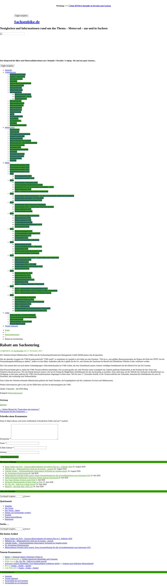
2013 (12, 286)
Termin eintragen (11, 326)
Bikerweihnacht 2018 (23, 220)
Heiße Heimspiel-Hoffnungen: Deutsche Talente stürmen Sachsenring (32, 478)
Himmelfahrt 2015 (22, 262)
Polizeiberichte (15, 112)
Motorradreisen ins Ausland (20, 141)
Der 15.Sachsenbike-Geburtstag (27, 253)
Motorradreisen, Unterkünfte (21, 322)
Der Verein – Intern (12, 510)
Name (3, 443)
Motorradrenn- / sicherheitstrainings (23, 143)
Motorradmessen (16, 90)
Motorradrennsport (17, 103)
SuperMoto (14, 119)
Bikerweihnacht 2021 (23, 189)
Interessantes (10, 127)
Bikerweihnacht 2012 (23, 304)
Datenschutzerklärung (13, 517)
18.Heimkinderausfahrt (23, 211)
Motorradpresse (16, 92)
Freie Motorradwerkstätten (20, 134)
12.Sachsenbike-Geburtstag (25, 297)
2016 (12, 242)
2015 (12, 255)
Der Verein (9, 508)
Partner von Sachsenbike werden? (18, 513)
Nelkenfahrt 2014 (21, 282)
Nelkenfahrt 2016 (21, 249)
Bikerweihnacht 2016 (23, 244)
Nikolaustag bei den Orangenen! (14, 411)
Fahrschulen (14, 132)
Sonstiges (13, 152)
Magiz (7, 557)
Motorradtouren (16, 110)
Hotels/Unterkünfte (17, 136)
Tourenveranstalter (17, 156)
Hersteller (13, 81)
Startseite (8, 70)
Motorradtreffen (16, 108)
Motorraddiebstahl (17, 85)
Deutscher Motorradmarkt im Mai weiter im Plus (23, 482)
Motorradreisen (16, 101)
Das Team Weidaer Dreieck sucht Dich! (20, 480)
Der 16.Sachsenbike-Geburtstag (27, 240)
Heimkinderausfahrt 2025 (19, 167)
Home (7, 330)
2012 (12, 295)
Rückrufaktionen (16, 116)
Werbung (13, 123)
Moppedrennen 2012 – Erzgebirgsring (29, 302)
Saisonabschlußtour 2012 (24, 299)
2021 (12, 180)
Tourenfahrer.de (21, 99)
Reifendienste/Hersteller (19, 149)
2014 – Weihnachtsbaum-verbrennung (29, 284)
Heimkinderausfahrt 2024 (19, 169)
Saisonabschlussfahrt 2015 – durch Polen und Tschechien (37, 258)
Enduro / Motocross (17, 77)
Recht (12, 114)
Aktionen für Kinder (18, 74)
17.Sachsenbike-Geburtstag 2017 (27, 233)
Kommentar (5, 439)
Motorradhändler (16, 138)
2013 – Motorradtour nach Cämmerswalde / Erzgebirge (36, 291)
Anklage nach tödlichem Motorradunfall (77, 563)
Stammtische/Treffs (17, 154)
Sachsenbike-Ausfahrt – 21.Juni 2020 (29, 198)
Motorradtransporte (17, 145)
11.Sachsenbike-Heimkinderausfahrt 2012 (31, 310)
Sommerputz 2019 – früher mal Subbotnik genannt (34, 207)
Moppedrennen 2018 (23, 218)
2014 (12, 271)
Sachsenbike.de (27, 22)
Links (7, 313)
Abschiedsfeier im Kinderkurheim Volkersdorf (32, 308)
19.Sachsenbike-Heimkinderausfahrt (29, 185)
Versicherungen (16, 158)
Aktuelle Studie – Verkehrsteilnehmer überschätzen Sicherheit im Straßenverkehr (36, 471)
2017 (12, 229)
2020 (12, 194)
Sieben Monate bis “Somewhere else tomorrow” (20, 409)
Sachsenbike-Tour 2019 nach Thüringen (30, 205)
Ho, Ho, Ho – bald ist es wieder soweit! (20, 484)
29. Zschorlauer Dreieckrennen (17, 473)
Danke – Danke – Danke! (21, 566)
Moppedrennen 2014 (23, 275)
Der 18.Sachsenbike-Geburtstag (27, 216)
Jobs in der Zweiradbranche (20, 83)
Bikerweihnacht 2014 (23, 277)
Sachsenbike (18, 351)
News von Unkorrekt (23, 94)
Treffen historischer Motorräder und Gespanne (40, 559)
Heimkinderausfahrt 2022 (24, 178)
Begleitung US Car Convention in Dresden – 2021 (34, 187)
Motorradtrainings (17, 105)
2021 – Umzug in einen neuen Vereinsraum (31, 191)
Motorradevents (16, 88)
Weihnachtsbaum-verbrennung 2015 (29, 266)
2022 (12, 174)
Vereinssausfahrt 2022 (23, 176)
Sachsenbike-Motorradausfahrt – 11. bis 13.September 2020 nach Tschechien (44, 196)
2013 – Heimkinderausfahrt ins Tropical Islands (33, 293)
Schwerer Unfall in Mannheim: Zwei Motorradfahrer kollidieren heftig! (32, 563)
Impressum (9, 519)
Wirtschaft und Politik (18, 125)
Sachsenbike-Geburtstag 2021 (26, 183)
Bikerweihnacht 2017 (23, 235)
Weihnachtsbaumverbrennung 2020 (28, 200)
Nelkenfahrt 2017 (21, 238)
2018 (12, 213)
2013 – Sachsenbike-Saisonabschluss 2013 (31, 288)
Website (3, 452)
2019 (12, 202)
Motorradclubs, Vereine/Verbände (23, 315)
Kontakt (8, 515)
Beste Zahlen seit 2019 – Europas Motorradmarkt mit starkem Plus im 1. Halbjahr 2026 (38, 467)
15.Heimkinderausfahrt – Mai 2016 (28, 247)
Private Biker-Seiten (17, 324)
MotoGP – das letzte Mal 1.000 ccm (19, 486)
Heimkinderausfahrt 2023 (19, 171)
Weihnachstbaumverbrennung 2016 (28, 251)
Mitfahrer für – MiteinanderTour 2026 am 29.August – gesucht (29, 469)
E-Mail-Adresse (7, 448)
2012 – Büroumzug (22, 306)
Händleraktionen (16, 79)
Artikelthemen (10, 72)
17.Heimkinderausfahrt (23, 222)
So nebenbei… (15, 121)
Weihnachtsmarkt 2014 (23, 273)
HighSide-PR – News (23, 96)
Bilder (7, 163)
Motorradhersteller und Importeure (23, 317)
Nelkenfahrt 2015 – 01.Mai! (25, 264)
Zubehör (13, 160)
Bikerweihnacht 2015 (23, 260)
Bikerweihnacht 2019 (23, 209)
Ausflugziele (15, 130)
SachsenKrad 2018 (22, 227)
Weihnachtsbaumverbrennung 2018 (28, 224)
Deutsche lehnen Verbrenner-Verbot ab (28, 557)
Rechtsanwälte (15, 147)
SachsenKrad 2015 (22, 269)
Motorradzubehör (16, 319)
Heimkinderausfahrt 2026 (19, 165)
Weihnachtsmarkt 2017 (23, 231)
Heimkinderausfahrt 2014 (24, 280)
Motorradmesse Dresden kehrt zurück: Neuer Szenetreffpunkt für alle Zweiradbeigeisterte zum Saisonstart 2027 (48, 475)
